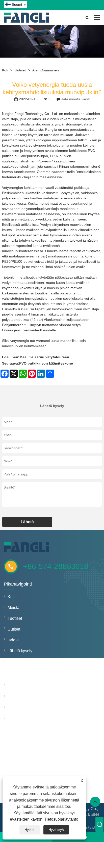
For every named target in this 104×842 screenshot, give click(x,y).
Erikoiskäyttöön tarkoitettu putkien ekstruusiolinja (31, 708)
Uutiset (20, 70)
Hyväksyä (56, 830)
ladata (13, 640)
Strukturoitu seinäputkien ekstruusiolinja (31, 697)
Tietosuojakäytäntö (61, 819)
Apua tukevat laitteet (26, 719)
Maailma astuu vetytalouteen (44, 357)
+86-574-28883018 (55, 566)
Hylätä (29, 830)
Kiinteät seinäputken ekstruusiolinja (31, 686)
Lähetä (27, 522)
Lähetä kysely (20, 651)
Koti (5, 70)
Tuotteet (15, 618)
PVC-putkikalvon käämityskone (46, 363)
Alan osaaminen (45, 70)
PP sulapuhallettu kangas (31, 729)
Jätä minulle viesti (75, 99)
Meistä (13, 607)
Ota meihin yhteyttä (25, 661)
